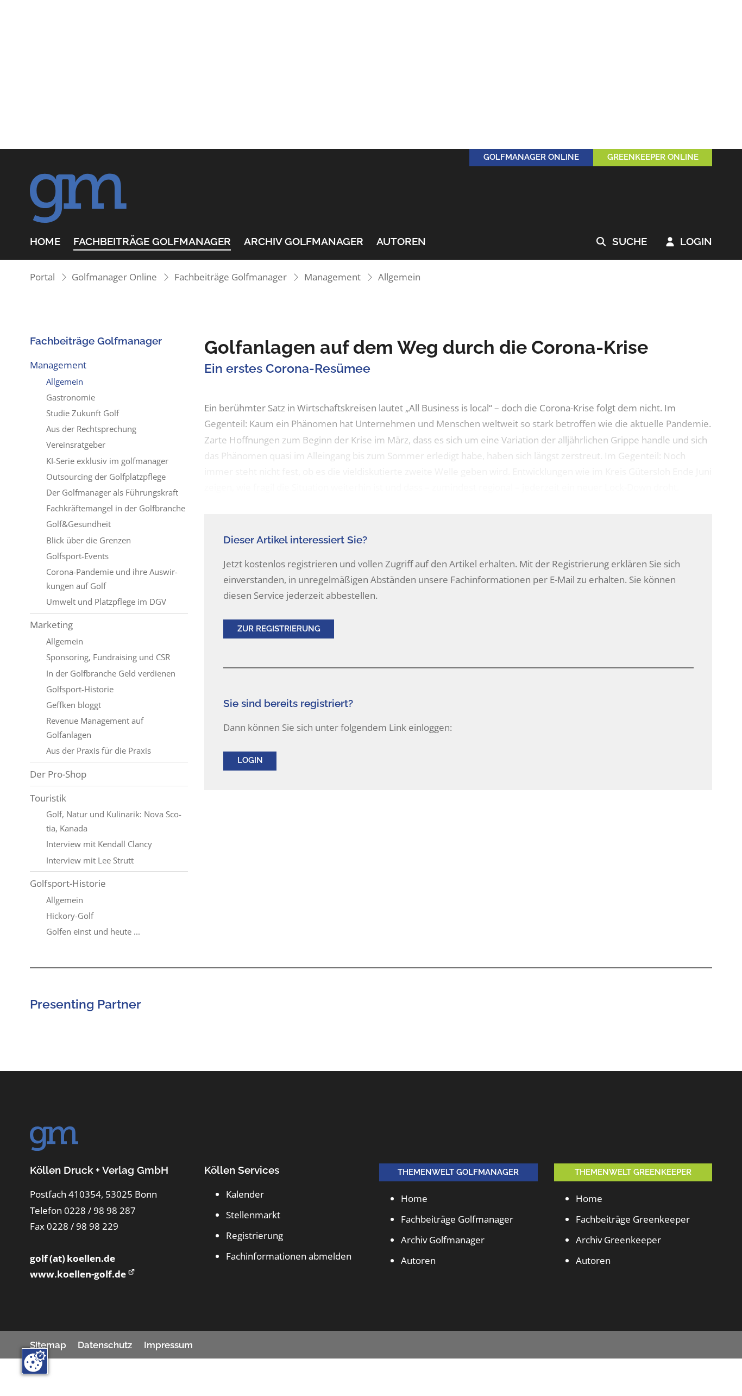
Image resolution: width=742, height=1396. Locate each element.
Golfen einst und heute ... (93, 931)
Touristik (48, 798)
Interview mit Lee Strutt (90, 860)
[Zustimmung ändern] (35, 1361)
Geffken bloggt (73, 704)
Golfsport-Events (77, 555)
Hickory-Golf (69, 915)
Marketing (51, 624)
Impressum (168, 1344)
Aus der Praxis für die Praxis (98, 750)
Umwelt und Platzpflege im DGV (106, 601)
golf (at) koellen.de (72, 1258)
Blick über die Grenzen (88, 540)
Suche (621, 241)
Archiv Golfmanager (303, 241)
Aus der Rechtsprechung (91, 428)
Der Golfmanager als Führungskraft (112, 492)
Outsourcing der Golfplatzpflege (106, 476)
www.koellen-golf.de (78, 1274)
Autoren (401, 241)
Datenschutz (105, 1344)
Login (689, 241)
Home (45, 241)
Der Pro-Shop (58, 774)
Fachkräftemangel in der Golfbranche (115, 508)
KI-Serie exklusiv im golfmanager (107, 460)
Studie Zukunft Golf (82, 413)
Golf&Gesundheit (78, 523)
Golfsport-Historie (80, 689)
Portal (42, 277)
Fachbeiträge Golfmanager (152, 241)
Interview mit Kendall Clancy (99, 843)
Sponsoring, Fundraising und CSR (108, 657)
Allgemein (399, 277)
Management (332, 277)
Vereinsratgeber (75, 444)
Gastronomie (70, 397)
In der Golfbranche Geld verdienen (110, 673)
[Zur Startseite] (79, 192)
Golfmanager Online (114, 277)
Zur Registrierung (278, 629)
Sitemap (48, 1344)
